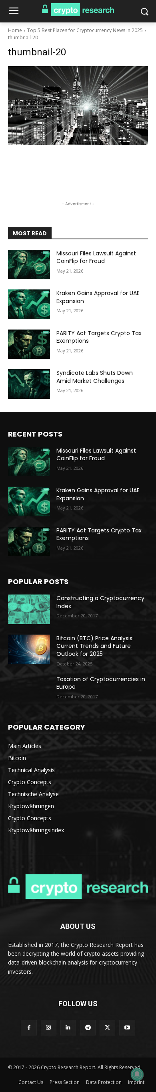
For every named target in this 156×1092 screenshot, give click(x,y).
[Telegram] (88, 1027)
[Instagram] (48, 1027)
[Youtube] (127, 1027)
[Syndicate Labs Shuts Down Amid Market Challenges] (29, 384)
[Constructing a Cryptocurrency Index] (29, 609)
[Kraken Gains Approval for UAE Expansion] (29, 304)
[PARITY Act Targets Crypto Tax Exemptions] (29, 344)
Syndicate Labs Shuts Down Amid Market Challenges (94, 377)
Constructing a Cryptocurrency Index (100, 602)
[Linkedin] (68, 1027)
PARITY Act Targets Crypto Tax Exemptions (99, 337)
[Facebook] (28, 1027)
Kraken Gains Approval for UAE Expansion (98, 297)
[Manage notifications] (137, 1074)
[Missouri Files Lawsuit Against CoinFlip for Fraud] (29, 264)
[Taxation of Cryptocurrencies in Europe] (29, 690)
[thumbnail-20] (78, 105)
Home (15, 30)
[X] (107, 1027)
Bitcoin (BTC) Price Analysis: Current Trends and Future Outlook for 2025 (95, 646)
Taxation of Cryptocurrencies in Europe (100, 683)
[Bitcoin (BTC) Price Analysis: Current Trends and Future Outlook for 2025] (29, 649)
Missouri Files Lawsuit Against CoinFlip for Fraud (96, 257)
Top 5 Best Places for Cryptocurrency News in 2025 (85, 30)
